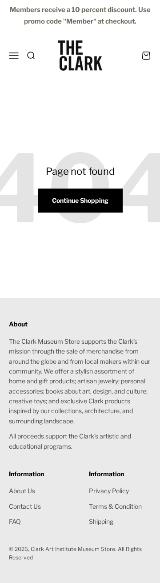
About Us (22, 491)
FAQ (15, 521)
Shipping (101, 521)
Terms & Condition (115, 506)
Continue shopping (80, 200)
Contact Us (25, 506)
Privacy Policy (109, 491)
